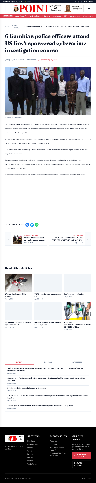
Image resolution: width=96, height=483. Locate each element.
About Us (53, 441)
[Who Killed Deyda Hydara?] (74, 8)
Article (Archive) (15, 26)
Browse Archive (78, 464)
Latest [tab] (19, 362)
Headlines (31, 441)
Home (7, 26)
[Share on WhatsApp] (37, 225)
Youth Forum (32, 464)
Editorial (30, 448)
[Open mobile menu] (88, 8)
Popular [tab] (48, 362)
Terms (89, 478)
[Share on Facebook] (27, 225)
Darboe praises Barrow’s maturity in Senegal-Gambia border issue (29, 16)
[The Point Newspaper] (78, 1)
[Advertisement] (48, 198)
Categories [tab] (77, 362)
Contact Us (54, 444)
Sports (29, 451)
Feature (30, 461)
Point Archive (88, 1)
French (30, 454)
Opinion (30, 457)
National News (32, 444)
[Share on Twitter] (32, 225)
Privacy (82, 478)
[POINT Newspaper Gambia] (75, 1)
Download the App (81, 455)
